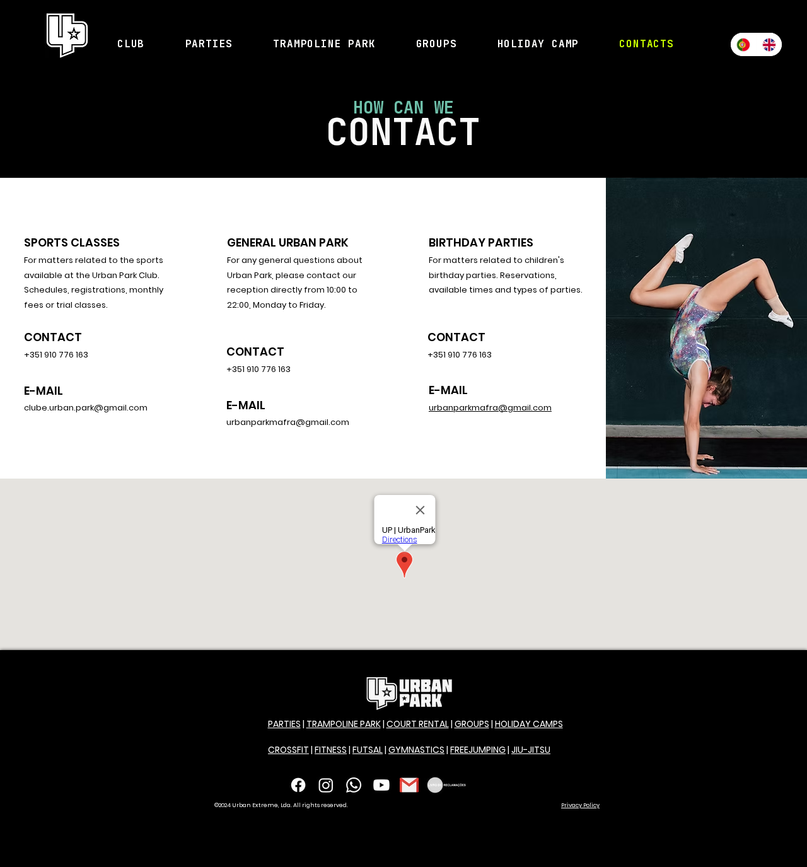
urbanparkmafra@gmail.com (490, 408)
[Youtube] (381, 785)
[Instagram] (325, 785)
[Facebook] (298, 785)
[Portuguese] (743, 44)
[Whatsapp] (353, 785)
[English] (769, 44)
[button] (131, 44)
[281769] (409, 785)
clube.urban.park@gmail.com (86, 408)
